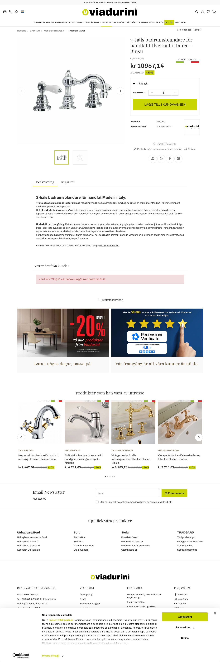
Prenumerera (175, 493)
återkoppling (86, 594)
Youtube (181, 603)
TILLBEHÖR (118, 22)
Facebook (182, 594)
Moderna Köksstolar (132, 541)
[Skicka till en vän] (153, 159)
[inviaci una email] (5, 11)
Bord (77, 532)
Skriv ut (191, 149)
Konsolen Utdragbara (28, 549)
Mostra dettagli (50, 655)
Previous (21, 91)
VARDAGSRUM (62, 22)
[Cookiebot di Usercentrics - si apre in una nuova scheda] (21, 655)
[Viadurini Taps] (192, 127)
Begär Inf (68, 182)
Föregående (185, 30)
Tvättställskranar (112, 300)
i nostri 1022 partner (61, 620)
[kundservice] (10, 11)
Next (120, 91)
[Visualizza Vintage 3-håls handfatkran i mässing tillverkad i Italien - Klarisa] (194, 408)
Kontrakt (180, 22)
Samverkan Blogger (90, 603)
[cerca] (196, 11)
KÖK (161, 22)
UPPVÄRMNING (92, 22)
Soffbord (78, 541)
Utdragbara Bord (28, 532)
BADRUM (106, 22)
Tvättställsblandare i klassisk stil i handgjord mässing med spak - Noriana (84, 459)
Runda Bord (80, 537)
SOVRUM (143, 22)
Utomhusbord (81, 549)
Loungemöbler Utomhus (190, 541)
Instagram (182, 599)
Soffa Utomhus (185, 545)
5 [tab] (117, 479)
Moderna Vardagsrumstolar (135, 545)
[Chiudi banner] (215, 613)
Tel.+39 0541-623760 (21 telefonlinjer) (36, 599)
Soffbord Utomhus (187, 549)
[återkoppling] (16, 11)
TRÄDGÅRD (131, 22)
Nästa (196, 30)
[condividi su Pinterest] (178, 159)
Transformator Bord (84, 545)
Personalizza (183, 627)
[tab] (45, 182)
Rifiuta (185, 637)
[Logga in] (202, 11)
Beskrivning (45, 182)
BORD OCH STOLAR (44, 22)
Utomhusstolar (129, 549)
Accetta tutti (185, 616)
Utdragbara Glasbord (28, 545)
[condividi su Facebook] (170, 159)
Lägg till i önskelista (166, 144)
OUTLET (169, 22)
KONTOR (153, 22)
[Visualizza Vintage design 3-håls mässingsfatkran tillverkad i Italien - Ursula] (147, 408)
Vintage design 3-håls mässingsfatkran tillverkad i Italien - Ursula (131, 459)
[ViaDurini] (109, 11)
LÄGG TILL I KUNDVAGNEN (165, 104)
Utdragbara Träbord (27, 541)
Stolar (125, 532)
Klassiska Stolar (129, 537)
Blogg (83, 599)
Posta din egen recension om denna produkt (159, 149)
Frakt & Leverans (135, 602)
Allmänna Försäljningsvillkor (141, 606)
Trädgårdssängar (186, 537)
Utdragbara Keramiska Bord (32, 537)
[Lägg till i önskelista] (54, 416)
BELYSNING (77, 22)
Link (169, 502)
